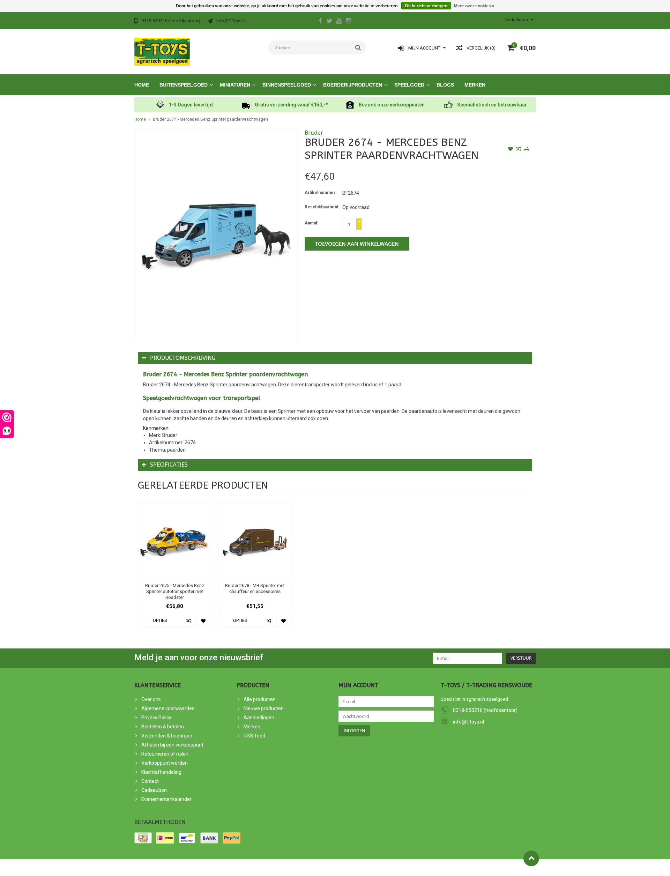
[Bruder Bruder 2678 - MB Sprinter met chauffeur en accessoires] (254, 541)
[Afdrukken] (526, 150)
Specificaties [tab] (169, 464)
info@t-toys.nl (468, 722)
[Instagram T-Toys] (348, 21)
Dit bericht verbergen (426, 5)
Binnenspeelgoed (286, 85)
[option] (174, 568)
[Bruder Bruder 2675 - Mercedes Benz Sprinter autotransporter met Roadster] (174, 541)
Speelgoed (409, 85)
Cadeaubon (154, 790)
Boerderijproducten (352, 85)
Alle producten (260, 699)
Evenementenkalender (166, 799)
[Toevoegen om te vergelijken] (518, 150)
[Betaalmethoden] (143, 838)
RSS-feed (254, 735)
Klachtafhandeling (161, 772)
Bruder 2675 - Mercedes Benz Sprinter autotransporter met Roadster (174, 591)
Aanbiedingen (259, 717)
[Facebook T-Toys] (320, 21)
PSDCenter (212, 867)
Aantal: (311, 223)
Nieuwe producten (264, 708)
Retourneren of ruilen (164, 754)
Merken (474, 85)
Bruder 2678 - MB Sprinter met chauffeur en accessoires (255, 588)
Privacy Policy (156, 717)
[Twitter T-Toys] (329, 21)
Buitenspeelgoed (183, 85)
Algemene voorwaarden (168, 708)
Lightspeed (259, 867)
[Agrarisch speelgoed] (162, 51)
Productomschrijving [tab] (182, 358)
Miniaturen (235, 85)
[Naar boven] (531, 858)
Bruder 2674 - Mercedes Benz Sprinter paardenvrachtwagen (210, 119)
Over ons (151, 699)
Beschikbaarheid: (322, 207)
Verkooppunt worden (164, 763)
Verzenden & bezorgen (166, 735)
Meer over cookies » (474, 5)
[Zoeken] (358, 47)
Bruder (314, 132)
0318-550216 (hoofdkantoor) (485, 710)
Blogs (445, 85)
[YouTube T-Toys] (339, 21)
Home (141, 85)
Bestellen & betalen (162, 726)
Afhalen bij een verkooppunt (172, 745)
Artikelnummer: (320, 192)
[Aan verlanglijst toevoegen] (510, 150)
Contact (150, 781)
